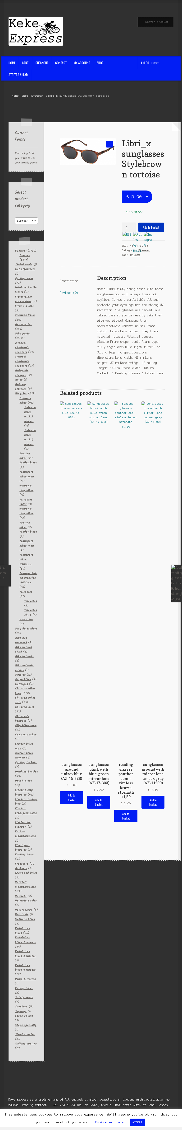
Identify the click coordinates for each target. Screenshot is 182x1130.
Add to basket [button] (71, 797)
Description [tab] (69, 280)
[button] (109, 144)
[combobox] (26, 220)
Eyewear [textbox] (25, 221)
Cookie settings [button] (109, 1122)
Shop (100, 62)
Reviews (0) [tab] (69, 292)
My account (82, 62)
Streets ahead (18, 74)
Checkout (42, 62)
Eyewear (37, 95)
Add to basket (151, 227)
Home (12, 62)
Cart (25, 62)
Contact (61, 62)
